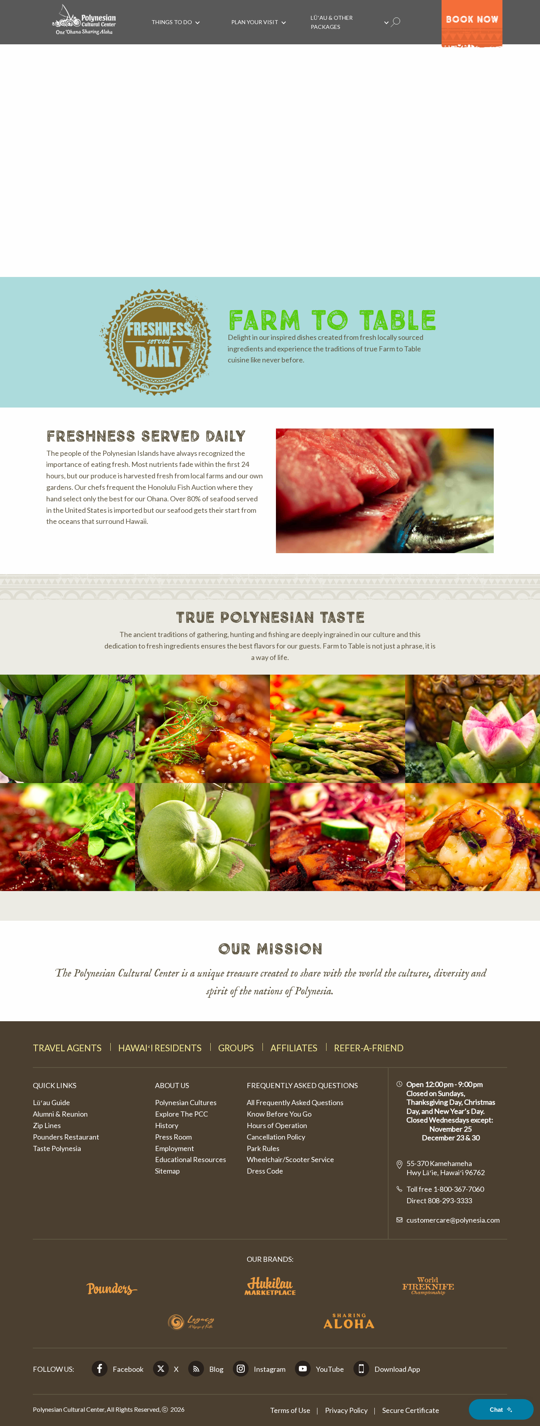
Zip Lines (47, 1125)
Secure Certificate (410, 1410)
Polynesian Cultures (186, 1102)
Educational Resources (190, 1159)
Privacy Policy (346, 1410)
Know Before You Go (279, 1113)
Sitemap (167, 1170)
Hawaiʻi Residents (160, 1048)
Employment (174, 1148)
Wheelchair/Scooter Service (290, 1159)
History (166, 1125)
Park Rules (263, 1148)
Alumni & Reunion (60, 1113)
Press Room (173, 1136)
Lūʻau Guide (51, 1102)
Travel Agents (67, 1048)
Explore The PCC (181, 1113)
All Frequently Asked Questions (295, 1102)
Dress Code (265, 1170)
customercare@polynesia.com (453, 1220)
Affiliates (293, 1048)
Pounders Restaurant (66, 1136)
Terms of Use (290, 1410)
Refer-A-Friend (369, 1048)
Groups (236, 1048)
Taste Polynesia (57, 1148)
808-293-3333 (449, 1200)
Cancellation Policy (276, 1136)
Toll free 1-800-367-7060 (445, 1189)
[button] (67, 729)
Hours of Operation (277, 1125)
